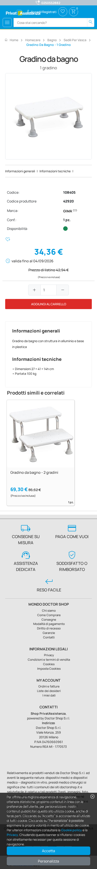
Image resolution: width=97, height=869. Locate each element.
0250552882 (50, 3)
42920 (68, 201)
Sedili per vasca (75, 40)
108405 (69, 192)
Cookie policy (71, 830)
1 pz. (67, 220)
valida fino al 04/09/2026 (32, 260)
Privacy (12, 835)
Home (11, 40)
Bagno (52, 40)
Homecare (32, 40)
